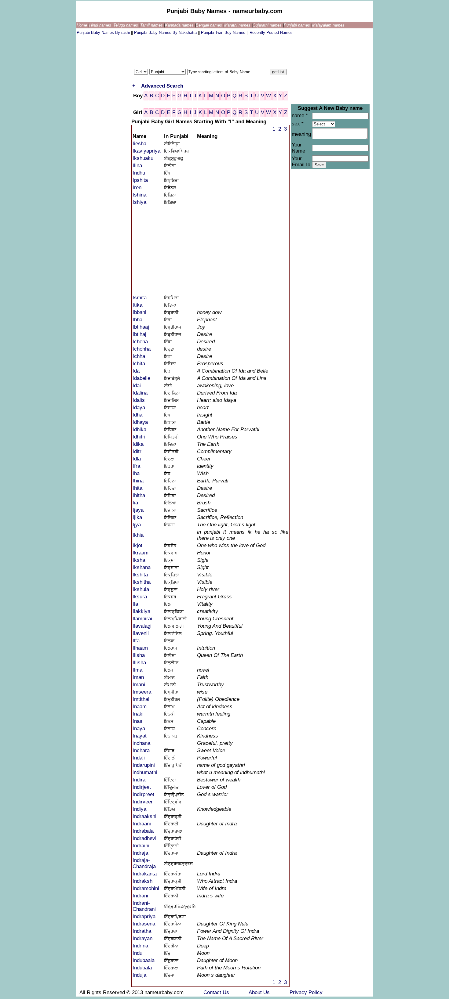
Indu (137, 953)
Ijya (137, 525)
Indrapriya (144, 916)
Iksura (140, 597)
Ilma (137, 670)
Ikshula (141, 589)
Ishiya (139, 202)
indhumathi (145, 772)
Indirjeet (142, 787)
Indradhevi (144, 838)
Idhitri (139, 437)
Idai (137, 385)
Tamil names (152, 25)
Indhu (139, 173)
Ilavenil (141, 633)
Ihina (138, 481)
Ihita (137, 488)
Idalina (140, 393)
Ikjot (137, 545)
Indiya (139, 809)
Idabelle (141, 378)
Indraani (142, 824)
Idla (137, 459)
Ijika (137, 517)
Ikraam (140, 553)
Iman (138, 677)
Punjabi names (297, 25)
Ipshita (140, 180)
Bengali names (209, 25)
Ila (135, 604)
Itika (137, 305)
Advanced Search (162, 86)
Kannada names (180, 25)
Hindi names (100, 25)
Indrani (140, 896)
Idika (138, 444)
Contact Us (217, 992)
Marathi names (238, 25)
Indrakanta (145, 874)
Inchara (141, 750)
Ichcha (140, 341)
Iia (135, 503)
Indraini (141, 846)
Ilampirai (142, 619)
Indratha (142, 931)
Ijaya (138, 510)
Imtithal (141, 699)
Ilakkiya (141, 611)
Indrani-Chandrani (144, 906)
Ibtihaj (139, 334)
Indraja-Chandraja (144, 863)
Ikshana (142, 567)
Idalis (139, 400)
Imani (139, 684)
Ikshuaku (143, 158)
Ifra (136, 466)
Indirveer (143, 802)
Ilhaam (140, 648)
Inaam (140, 706)
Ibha (137, 320)
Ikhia (138, 535)
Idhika (139, 429)
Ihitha (139, 495)
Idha (137, 415)
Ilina (137, 165)
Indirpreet (143, 794)
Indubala (142, 968)
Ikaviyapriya (146, 151)
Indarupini (144, 765)
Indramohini (146, 888)
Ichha (139, 356)
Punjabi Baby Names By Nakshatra (166, 32)
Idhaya (140, 422)
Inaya (139, 728)
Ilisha (139, 655)
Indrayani (143, 938)
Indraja (140, 853)
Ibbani (139, 312)
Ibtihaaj (141, 327)
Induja (139, 975)
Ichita (139, 363)
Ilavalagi (142, 626)
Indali (139, 758)
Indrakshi (143, 881)
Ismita (140, 298)
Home (82, 25)
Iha (136, 473)
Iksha (139, 560)
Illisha (139, 662)
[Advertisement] (188, 50)
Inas (137, 721)
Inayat (140, 736)
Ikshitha (142, 582)
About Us (260, 992)
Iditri (138, 451)
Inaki (138, 714)
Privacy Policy (306, 992)
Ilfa (136, 641)
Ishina (139, 195)
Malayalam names (328, 25)
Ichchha (142, 349)
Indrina (140, 946)
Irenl (138, 187)
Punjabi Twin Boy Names (223, 32)
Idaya (139, 407)
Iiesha (139, 143)
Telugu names (126, 25)
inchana (141, 743)
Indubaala (144, 960)
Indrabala (143, 831)
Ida (136, 371)
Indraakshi (144, 816)
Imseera (142, 692)
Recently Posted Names (271, 32)
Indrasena (144, 924)
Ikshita (140, 575)
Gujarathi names (268, 25)
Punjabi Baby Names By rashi (104, 32)
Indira (139, 780)
